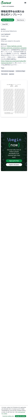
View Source (20, 20)
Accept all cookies (20, 416)
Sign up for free (14, 161)
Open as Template (7, 20)
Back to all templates (7, 6)
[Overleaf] (6, 2)
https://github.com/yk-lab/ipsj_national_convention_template (14, 47)
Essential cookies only (8, 416)
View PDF (5, 24)
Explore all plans (14, 164)
